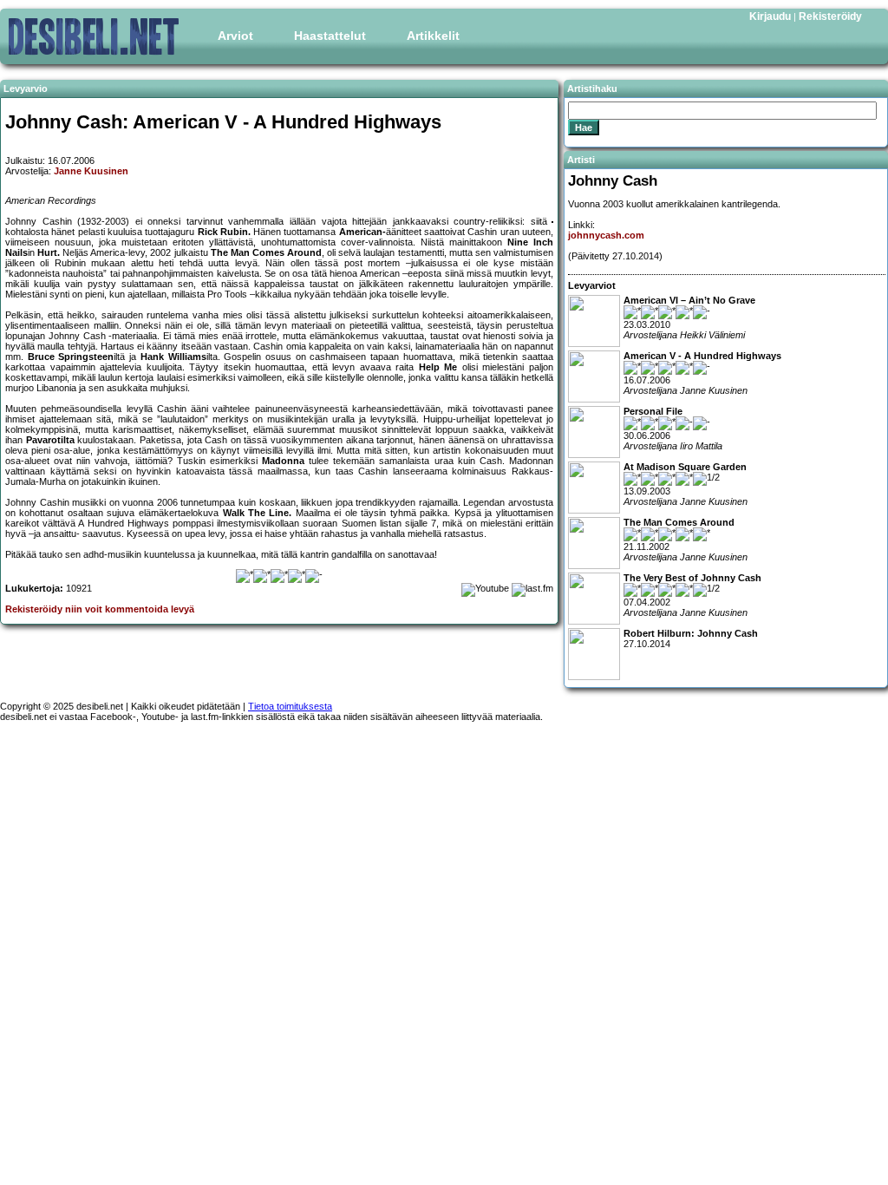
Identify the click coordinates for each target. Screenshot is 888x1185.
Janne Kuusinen (91, 171)
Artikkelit (433, 36)
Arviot (235, 36)
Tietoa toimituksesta (290, 706)
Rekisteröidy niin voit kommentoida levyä (99, 609)
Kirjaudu (770, 16)
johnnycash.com (606, 235)
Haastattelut (330, 36)
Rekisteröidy (830, 16)
